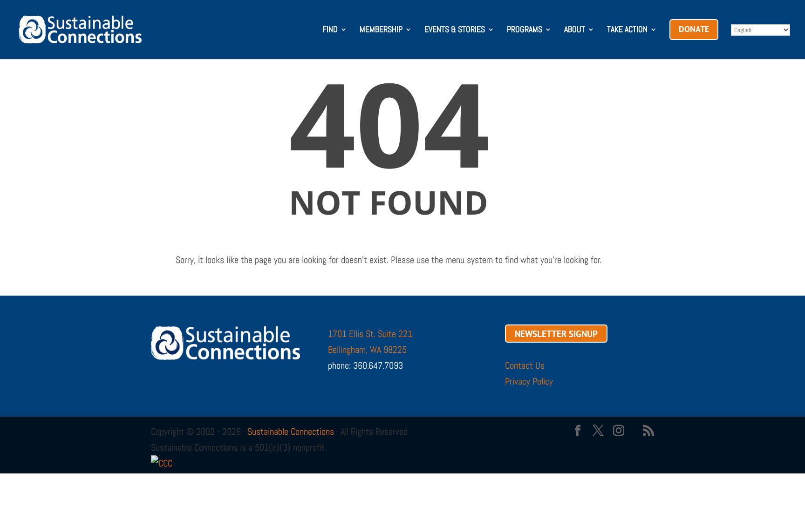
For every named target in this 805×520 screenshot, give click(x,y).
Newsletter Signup (556, 333)
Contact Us (525, 365)
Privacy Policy (529, 381)
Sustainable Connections (290, 431)
